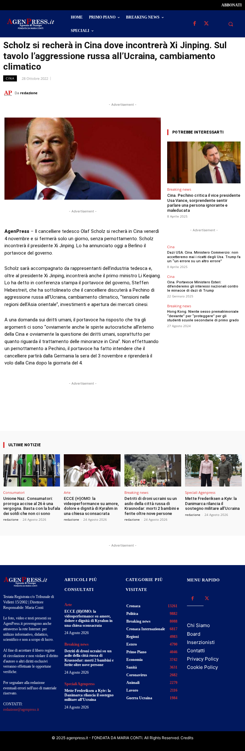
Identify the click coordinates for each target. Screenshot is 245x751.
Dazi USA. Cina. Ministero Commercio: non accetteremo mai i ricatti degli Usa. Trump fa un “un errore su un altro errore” (204, 256)
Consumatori (14, 492)
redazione (29, 92)
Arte (67, 492)
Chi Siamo (198, 625)
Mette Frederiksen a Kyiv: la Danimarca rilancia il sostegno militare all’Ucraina (212, 503)
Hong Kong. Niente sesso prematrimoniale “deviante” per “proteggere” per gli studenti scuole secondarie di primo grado (203, 316)
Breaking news (179, 189)
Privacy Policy (203, 659)
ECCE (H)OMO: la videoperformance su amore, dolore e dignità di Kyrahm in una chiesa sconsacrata (91, 506)
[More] (139, 412)
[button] (231, 24)
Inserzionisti (201, 642)
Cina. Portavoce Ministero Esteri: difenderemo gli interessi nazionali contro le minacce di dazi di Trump (202, 286)
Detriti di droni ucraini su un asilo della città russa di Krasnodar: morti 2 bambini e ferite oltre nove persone (151, 506)
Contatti (196, 651)
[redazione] (9, 93)
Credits (187, 737)
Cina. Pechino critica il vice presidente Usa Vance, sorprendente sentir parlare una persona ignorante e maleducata (203, 203)
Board (193, 634)
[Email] (220, 92)
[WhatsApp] (206, 92)
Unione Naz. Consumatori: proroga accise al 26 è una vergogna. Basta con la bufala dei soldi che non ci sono (31, 506)
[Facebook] (194, 23)
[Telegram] (235, 92)
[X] (206, 23)
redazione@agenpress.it (21, 709)
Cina (10, 78)
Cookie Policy (202, 667)
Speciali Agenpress (200, 492)
